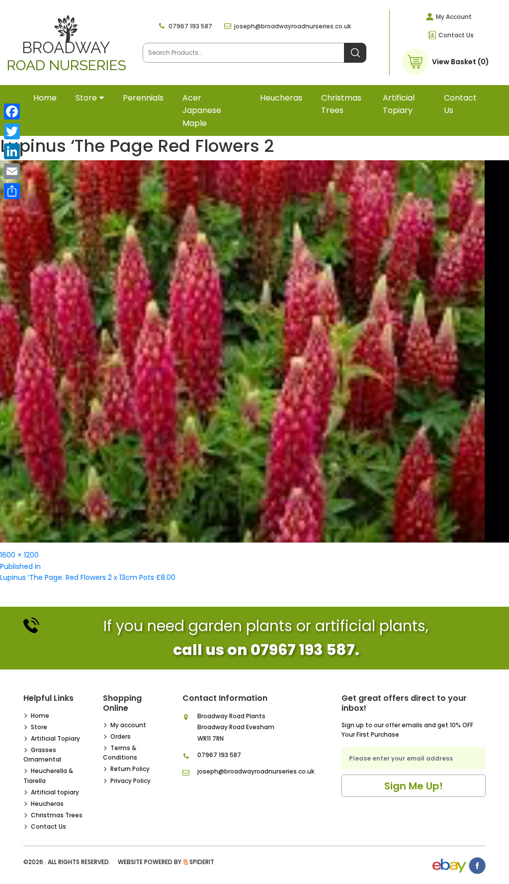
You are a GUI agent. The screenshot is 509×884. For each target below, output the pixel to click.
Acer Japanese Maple (201, 110)
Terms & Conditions (120, 753)
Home (45, 98)
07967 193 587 (190, 26)
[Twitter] (12, 131)
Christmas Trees (341, 104)
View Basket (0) (460, 62)
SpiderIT (201, 862)
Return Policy (130, 769)
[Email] (12, 171)
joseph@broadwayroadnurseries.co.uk (292, 26)
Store (86, 98)
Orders (120, 736)
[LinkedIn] (12, 151)
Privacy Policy (130, 780)
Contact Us (456, 35)
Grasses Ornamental (42, 755)
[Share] (12, 191)
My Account (454, 16)
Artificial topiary (399, 104)
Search (355, 53)
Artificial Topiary (55, 738)
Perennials (143, 98)
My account (128, 725)
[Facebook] (12, 111)
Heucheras (281, 98)
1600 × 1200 (19, 555)
